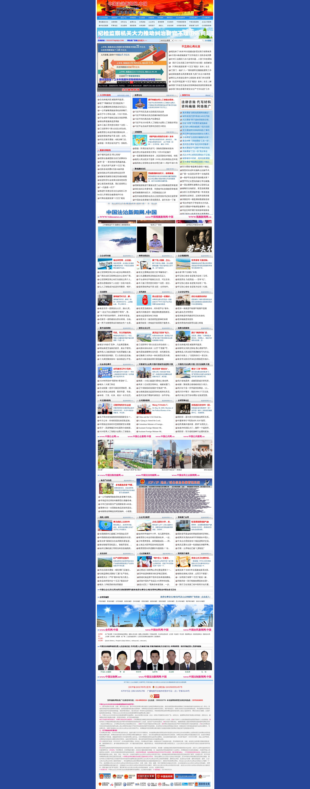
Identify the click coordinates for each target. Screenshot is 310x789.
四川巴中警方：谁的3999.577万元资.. (193, 392)
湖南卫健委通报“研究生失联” (194, 204)
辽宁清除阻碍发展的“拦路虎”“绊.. (153, 388)
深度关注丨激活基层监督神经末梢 (153, 319)
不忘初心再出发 (191, 46)
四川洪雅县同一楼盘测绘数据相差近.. (154, 312)
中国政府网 (153, 634)
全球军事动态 (183, 400)
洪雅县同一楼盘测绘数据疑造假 (195, 171)
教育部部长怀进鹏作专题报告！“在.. (154, 548)
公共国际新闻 (206, 25)
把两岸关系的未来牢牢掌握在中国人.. (194, 537)
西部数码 (157, 636)
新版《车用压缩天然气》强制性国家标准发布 (154, 148)
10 (148, 82)
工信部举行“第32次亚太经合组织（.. (154, 345)
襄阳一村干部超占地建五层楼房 (195, 190)
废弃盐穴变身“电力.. (161, 333)
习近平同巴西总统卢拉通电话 (147, 119)
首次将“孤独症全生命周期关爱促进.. (115, 541)
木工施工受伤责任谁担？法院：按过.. (154, 283)
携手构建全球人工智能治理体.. (161, 100)
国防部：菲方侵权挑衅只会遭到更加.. (194, 431)
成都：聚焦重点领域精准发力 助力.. (193, 384)
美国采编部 (128, 601)
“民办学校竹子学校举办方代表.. (195, 175)
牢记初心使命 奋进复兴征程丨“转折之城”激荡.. (120, 86)
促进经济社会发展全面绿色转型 (113, 180)
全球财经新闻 (181, 25)
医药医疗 (152, 25)
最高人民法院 (133, 634)
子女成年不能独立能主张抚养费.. (114, 118)
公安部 (171, 634)
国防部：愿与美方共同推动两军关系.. (194, 417)
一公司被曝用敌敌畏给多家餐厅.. (114, 110)
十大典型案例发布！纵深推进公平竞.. (116, 359)
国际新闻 (133, 25)
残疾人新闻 (104, 517)
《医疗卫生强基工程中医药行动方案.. (194, 584)
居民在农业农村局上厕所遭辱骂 (195, 211)
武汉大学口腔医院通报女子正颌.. (196, 155)
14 (161, 82)
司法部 (182, 634)
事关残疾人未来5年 (121, 522)
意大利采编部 (180, 601)
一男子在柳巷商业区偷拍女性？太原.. (116, 323)
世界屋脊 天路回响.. (199, 260)
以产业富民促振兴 (121, 558)
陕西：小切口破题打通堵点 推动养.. (154, 381)
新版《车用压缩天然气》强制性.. (114, 143)
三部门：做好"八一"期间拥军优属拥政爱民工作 (191, 70)
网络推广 (208, 95)
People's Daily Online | (123, 641)
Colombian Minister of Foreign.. (151, 424)
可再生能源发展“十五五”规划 (112, 198)
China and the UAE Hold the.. (150, 417)
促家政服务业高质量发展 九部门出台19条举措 (190, 74)
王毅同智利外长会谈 (122, 405)
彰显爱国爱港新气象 (200, 522)
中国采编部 (102, 601)
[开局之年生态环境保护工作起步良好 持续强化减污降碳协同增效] (155, 35)
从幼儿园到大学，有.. (161, 522)
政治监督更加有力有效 (148, 316)
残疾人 (161, 25)
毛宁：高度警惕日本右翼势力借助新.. (116, 428)
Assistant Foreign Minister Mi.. (150, 428)
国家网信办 (188, 634)
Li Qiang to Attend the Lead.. (150, 421)
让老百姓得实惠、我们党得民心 (113, 184)
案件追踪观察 (103, 25)
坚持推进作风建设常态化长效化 (191, 316)
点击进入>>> (142, 40)
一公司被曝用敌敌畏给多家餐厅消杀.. (116, 497)
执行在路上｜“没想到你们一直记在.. (193, 355)
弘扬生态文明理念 (185, 312)
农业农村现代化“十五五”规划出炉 (114, 581)
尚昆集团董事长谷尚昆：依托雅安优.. (154, 352)
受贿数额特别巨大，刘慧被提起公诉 (150, 193)
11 (151, 82)
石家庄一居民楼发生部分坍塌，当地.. (116, 319)
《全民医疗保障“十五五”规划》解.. (192, 577)
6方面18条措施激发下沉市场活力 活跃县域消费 (191, 55)
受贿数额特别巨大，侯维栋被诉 (194, 470)
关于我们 (127, 682)
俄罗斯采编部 (190, 601)
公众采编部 (134, 682)
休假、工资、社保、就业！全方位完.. (116, 395)
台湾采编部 (119, 601)
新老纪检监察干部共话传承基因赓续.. (155, 577)
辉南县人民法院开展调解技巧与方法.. (194, 352)
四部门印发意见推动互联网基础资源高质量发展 (191, 85)
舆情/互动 (186, 95)
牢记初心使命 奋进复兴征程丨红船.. (193, 287)
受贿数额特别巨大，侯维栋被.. (161, 173)
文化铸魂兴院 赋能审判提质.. (112, 100)
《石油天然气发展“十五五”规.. (113, 166)
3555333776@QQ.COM (115, 40)
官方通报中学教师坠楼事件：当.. (196, 179)
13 (158, 82)
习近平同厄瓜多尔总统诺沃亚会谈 (149, 112)
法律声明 (142, 682)
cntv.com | (143, 641)
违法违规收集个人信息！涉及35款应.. (116, 283)
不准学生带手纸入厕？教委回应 (195, 200)
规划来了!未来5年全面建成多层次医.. (193, 570)
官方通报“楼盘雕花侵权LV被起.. (196, 162)
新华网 (112, 636)
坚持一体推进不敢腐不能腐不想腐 (192, 308)
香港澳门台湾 (194, 25)
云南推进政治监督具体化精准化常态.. (154, 392)
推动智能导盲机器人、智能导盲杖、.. (116, 545)
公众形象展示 (144, 553)
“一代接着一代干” (107, 187)
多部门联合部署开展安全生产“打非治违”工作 (190, 89)
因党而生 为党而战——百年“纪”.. (192, 279)
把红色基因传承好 (199, 296)
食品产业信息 (106, 480)
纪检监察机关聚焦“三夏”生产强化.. (114, 574)
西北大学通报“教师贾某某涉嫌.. (195, 193)
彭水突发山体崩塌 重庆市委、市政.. (116, 392)
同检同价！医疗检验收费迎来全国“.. (193, 581)
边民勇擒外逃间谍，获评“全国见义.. (193, 424)
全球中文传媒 (117, 7)
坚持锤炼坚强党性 (185, 319)
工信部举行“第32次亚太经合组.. (113, 129)
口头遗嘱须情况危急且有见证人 (113, 107)
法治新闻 (124, 25)
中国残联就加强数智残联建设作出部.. (116, 537)
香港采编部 (110, 601)
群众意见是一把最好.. (161, 296)
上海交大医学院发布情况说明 (151, 545)
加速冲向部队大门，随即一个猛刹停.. (194, 428)
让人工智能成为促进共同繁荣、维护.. (116, 287)
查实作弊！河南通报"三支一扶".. (196, 141)
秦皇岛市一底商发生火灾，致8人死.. (115, 308)
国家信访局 (206, 634)
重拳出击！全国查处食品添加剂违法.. (116, 508)
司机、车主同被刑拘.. (122, 333)
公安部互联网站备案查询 (145, 636)
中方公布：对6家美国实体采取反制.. (115, 421)
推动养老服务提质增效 (109, 121)
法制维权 (114, 22)
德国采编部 (153, 601)
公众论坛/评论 (183, 292)
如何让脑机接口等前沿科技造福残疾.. (116, 548)
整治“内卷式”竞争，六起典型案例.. (114, 345)
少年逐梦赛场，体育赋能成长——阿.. (154, 541)
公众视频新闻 (183, 256)
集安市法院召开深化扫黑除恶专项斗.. (194, 359)
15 (164, 82)
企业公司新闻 (206, 22)
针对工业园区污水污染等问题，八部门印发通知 (191, 59)
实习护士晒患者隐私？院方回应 (196, 127)
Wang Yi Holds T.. (160, 405)
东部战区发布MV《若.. (201, 405)
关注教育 (170, 22)
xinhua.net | (135, 641)
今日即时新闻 (105, 95)
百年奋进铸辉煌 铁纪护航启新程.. (153, 574)
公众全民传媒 (105, 256)
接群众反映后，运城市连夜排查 (195, 168)
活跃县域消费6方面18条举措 (112, 169)
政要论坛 (133, 22)
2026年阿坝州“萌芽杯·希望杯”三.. (114, 381)
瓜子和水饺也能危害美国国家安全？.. (116, 417)
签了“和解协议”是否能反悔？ (112, 103)
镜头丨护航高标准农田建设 (111, 584)
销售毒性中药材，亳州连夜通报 (196, 158)
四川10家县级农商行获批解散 (151, 359)
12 (154, 82)
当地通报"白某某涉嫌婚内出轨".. (196, 137)
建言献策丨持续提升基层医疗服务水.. (154, 323)
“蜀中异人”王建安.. (161, 558)
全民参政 (142, 22)
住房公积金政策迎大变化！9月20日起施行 (153, 152)
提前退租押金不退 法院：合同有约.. (154, 287)
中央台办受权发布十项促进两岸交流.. (194, 541)
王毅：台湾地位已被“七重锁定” (191, 548)
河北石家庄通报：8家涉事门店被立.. (115, 570)
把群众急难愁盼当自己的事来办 (113, 158)
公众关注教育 (144, 517)
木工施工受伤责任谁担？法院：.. (114, 125)
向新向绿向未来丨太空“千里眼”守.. (153, 348)
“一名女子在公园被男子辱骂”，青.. (114, 312)
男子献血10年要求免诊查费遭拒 (195, 186)
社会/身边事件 (105, 364)
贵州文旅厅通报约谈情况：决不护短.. (154, 395)
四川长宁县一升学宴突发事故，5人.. (193, 388)
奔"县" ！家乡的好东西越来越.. (113, 162)
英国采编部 (145, 601)
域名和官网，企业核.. (122, 260)
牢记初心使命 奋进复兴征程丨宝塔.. (193, 276)
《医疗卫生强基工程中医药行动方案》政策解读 (191, 63)
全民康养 (142, 25)
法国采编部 (170, 601)
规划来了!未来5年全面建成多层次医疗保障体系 (191, 51)
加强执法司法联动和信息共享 (112, 173)
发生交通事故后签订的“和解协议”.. (153, 272)
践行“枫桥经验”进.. (199, 333)
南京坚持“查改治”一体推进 (116, 470)
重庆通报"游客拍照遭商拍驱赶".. (196, 113)
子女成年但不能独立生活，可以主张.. (154, 279)
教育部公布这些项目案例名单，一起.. (154, 537)
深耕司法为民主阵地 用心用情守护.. (193, 348)
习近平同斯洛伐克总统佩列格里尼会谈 (151, 115)
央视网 (118, 636)
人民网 (107, 636)
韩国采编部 (162, 601)
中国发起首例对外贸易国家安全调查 (115, 424)
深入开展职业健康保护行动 (111, 195)
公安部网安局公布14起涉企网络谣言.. (116, 272)
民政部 (176, 634)
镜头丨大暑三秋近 (107, 384)
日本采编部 (136, 601)
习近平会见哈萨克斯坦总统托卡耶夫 (150, 126)
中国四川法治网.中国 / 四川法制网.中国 (193, 364)
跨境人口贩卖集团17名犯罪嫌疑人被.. (116, 352)
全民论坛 (124, 22)
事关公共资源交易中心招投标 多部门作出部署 (190, 78)
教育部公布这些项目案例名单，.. (114, 132)
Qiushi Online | (110, 641)
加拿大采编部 (200, 601)
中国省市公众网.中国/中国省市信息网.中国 (156, 364)
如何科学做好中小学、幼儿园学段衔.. (154, 534)
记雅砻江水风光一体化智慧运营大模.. (154, 355)
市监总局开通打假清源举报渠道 (195, 182)
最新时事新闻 (105, 150)
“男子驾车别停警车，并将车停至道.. (115, 316)
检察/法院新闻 (183, 328)
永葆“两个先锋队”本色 (187, 272)
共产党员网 (108, 634)
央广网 (123, 636)
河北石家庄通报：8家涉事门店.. (113, 139)
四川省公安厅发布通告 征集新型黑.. (193, 395)
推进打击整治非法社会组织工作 (113, 191)
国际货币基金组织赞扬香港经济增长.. (194, 534)
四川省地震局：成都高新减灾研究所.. (194, 381)
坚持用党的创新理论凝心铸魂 (190, 323)
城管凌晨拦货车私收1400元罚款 (196, 116)
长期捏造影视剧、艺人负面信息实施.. (116, 355)
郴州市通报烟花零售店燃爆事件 (195, 197)
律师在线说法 (144, 256)
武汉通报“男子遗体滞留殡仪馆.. (195, 120)
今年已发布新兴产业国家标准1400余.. (116, 504)
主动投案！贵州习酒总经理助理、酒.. (116, 388)
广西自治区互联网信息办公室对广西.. (116, 276)
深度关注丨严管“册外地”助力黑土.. (114, 577)
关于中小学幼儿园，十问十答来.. (114, 114)
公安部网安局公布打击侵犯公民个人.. (116, 279)
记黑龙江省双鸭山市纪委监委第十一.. (155, 570)
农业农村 (170, 25)
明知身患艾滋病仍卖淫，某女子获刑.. (116, 348)
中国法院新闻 (194, 22)
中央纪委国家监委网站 (120, 634)
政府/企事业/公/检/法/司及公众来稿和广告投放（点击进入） (185, 597)
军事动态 (114, 25)
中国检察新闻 (181, 22)
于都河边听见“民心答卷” (110, 155)
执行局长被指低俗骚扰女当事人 (196, 134)
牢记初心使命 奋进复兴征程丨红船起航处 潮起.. (154, 86)
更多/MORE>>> (171, 95)
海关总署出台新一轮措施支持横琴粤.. (194, 545)
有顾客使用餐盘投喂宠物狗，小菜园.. (116, 511)
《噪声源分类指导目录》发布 (160, 136)
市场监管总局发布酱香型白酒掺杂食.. (116, 500)
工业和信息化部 (163, 634)
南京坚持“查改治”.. (160, 369)
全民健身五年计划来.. (122, 369)
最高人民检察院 (143, 634)
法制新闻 (138, 132)
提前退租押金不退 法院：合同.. (113, 136)
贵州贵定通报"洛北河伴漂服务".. (196, 144)
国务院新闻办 (197, 634)
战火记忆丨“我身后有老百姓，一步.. (154, 584)
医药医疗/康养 (183, 553)
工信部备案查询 (131, 636)
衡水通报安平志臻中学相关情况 (196, 148)
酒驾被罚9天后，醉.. (122, 296)
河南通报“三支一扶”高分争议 (194, 151)
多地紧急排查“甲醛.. (124, 485)
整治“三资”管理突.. (199, 369)
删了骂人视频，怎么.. (161, 260)
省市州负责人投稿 (123, 95)
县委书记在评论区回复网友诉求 (195, 208)
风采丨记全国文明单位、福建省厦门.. (154, 384)
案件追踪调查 (105, 328)
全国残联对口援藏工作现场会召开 (114, 534)
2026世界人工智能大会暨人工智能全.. (116, 431)
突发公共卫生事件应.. (200, 558)
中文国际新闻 (105, 400)
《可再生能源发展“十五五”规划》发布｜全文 (190, 66)
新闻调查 (161, 22)
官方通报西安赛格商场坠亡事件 (196, 130)
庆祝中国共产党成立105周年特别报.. (154, 581)
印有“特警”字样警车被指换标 (194, 123)
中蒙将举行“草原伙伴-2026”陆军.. (192, 421)
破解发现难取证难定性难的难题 (113, 176)
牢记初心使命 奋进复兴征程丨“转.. (192, 283)
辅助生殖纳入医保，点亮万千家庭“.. (193, 574)
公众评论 (152, 22)
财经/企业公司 (144, 328)
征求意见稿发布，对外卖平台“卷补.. (154, 308)
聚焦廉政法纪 (103, 22)
